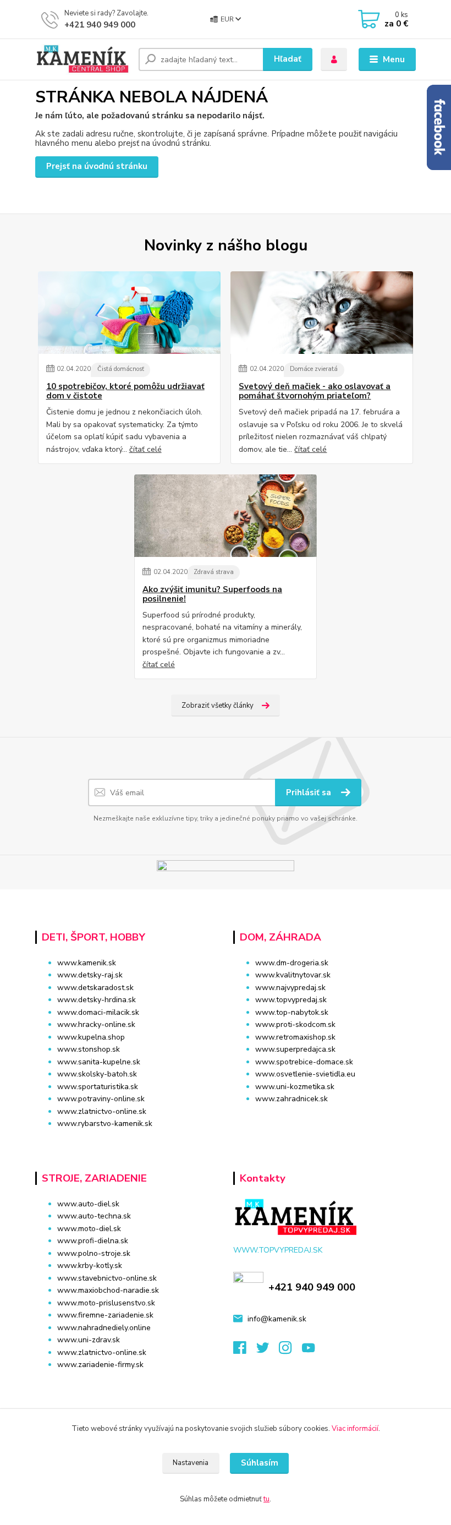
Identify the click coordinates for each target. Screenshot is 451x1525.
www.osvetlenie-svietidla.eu (305, 1074)
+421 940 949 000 (99, 24)
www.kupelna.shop (91, 1037)
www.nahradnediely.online (104, 1327)
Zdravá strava (214, 572)
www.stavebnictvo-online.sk (107, 1278)
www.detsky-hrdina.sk (96, 999)
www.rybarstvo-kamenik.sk (104, 1123)
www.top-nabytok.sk (291, 1012)
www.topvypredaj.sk (291, 999)
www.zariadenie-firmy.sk (100, 1364)
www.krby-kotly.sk (89, 1265)
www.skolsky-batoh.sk (97, 1074)
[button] (324, 1120)
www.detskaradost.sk (95, 987)
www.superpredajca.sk (295, 1049)
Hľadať (287, 58)
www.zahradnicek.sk (291, 1099)
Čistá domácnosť (120, 369)
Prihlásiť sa (309, 792)
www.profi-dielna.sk (92, 1241)
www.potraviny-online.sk (101, 1099)
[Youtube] (313, 1351)
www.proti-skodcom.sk (295, 1024)
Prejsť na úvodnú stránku (96, 166)
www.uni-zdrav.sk (88, 1340)
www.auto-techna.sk (94, 1216)
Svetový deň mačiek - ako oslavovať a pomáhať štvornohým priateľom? (315, 391)
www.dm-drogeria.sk (291, 963)
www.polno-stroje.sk (93, 1253)
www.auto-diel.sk (88, 1204)
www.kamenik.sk (86, 963)
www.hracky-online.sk (96, 1024)
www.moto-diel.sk (89, 1228)
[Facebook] (244, 1351)
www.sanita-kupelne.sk (98, 1062)
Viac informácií (355, 1429)
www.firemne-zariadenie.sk (105, 1315)
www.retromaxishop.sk (295, 1037)
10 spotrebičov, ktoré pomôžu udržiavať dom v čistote (125, 391)
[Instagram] (290, 1351)
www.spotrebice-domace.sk (304, 1062)
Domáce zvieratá (314, 369)
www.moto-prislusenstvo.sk (106, 1303)
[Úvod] (82, 59)
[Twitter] (267, 1351)
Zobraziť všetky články (218, 705)
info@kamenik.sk (277, 1319)
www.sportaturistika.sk (97, 1086)
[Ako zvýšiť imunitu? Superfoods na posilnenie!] (225, 515)
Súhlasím (259, 1462)
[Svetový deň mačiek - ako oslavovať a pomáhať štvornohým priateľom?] (321, 312)
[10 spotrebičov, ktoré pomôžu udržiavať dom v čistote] (129, 312)
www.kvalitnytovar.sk (293, 975)
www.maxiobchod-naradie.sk (108, 1290)
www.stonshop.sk (88, 1049)
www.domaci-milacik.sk (98, 1012)
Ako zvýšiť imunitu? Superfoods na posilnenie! (212, 594)
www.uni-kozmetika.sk (294, 1086)
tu (266, 1499)
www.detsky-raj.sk (90, 975)
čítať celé (145, 449)
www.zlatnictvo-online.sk (101, 1111)
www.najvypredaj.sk (290, 987)
